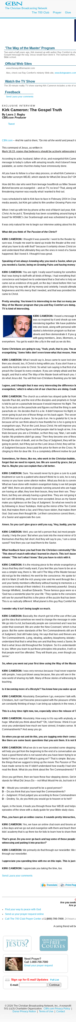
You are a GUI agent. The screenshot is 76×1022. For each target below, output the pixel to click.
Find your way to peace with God (23, 909)
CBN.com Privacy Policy (57, 1008)
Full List (54, 980)
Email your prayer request (38, 965)
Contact (60, 1011)
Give (68, 12)
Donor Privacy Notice (24, 1011)
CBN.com (7, 140)
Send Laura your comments (19, 96)
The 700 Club (40, 12)
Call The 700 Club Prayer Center (23, 918)
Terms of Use (46, 1011)
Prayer (57, 12)
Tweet (11, 124)
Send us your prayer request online (24, 914)
